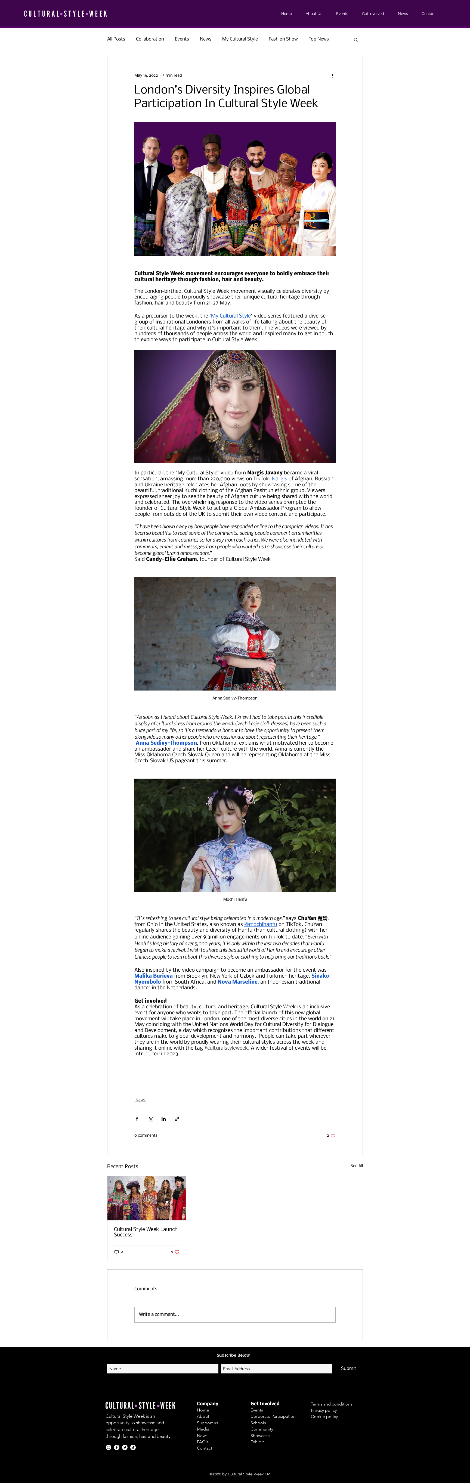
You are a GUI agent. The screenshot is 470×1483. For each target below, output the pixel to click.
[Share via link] (177, 1118)
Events (182, 39)
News (205, 39)
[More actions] (332, 75)
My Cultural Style (240, 39)
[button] (355, 39)
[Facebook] (116, 1447)
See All (357, 1166)
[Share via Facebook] (137, 1118)
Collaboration (150, 39)
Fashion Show (283, 39)
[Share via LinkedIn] (163, 1118)
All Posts (116, 39)
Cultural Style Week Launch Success (146, 1232)
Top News (319, 39)
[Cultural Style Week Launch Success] (146, 1198)
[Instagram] (108, 1447)
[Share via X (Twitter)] (150, 1118)
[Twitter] (125, 1447)
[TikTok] (133, 1447)
